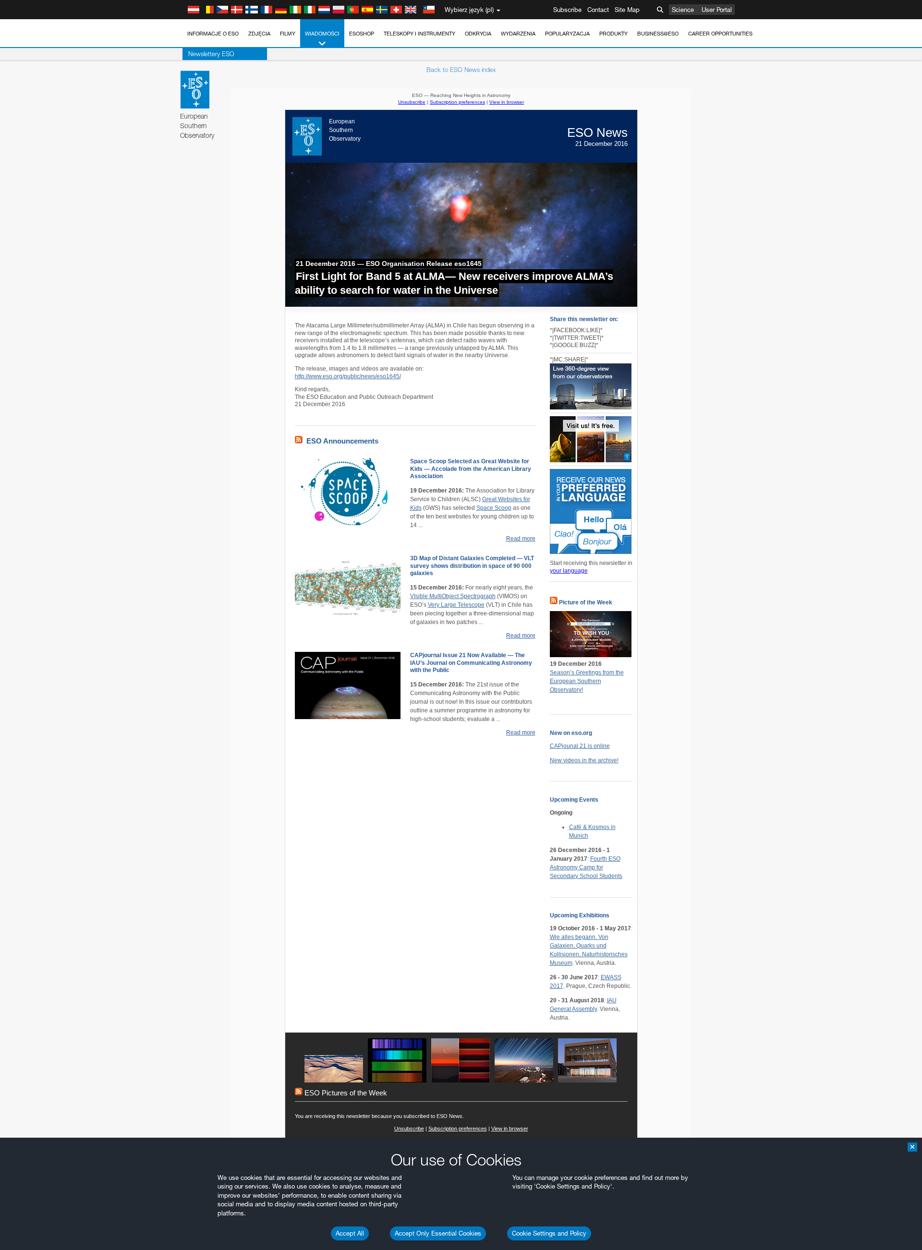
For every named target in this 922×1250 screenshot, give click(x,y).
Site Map (627, 9)
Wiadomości (322, 33)
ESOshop (361, 33)
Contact (598, 9)
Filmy (287, 33)
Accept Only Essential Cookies (438, 1233)
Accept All (350, 1233)
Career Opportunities (720, 33)
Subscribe (567, 9)
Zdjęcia (259, 33)
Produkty (613, 33)
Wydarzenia (518, 33)
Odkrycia (478, 33)
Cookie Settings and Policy (549, 1233)
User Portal (717, 9)
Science (683, 9)
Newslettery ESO (211, 54)
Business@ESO (658, 33)
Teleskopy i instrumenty (419, 33)
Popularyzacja (567, 33)
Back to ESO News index (461, 69)
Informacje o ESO (213, 33)
